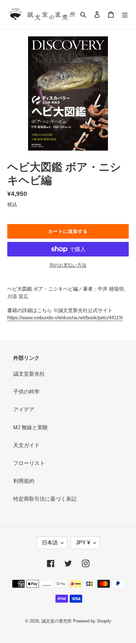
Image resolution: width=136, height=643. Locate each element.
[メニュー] (125, 14)
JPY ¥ (83, 542)
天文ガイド (26, 445)
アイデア (23, 409)
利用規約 (23, 481)
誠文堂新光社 (29, 374)
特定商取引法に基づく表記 (45, 499)
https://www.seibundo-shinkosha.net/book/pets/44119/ (65, 317)
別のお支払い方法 (68, 265)
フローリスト (29, 463)
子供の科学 (26, 391)
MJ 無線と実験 (30, 427)
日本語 (50, 542)
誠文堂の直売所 (57, 621)
